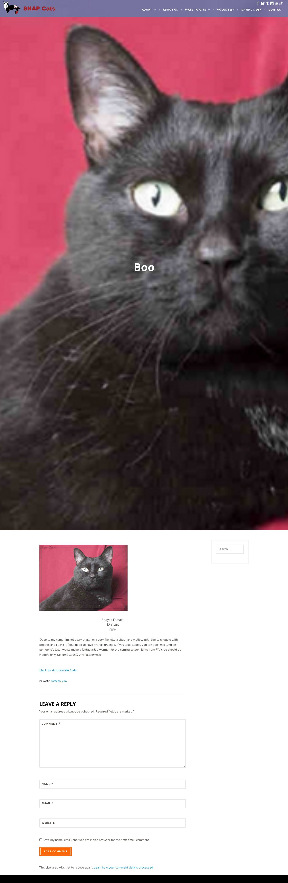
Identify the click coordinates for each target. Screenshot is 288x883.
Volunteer (225, 9)
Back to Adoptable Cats (58, 670)
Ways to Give (195, 9)
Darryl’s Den (251, 9)
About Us (170, 9)
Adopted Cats (59, 680)
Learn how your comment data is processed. (124, 867)
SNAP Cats (14, 11)
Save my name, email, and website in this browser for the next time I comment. (96, 840)
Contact (276, 9)
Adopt (147, 9)
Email (48, 803)
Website (48, 822)
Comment (51, 723)
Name (47, 784)
